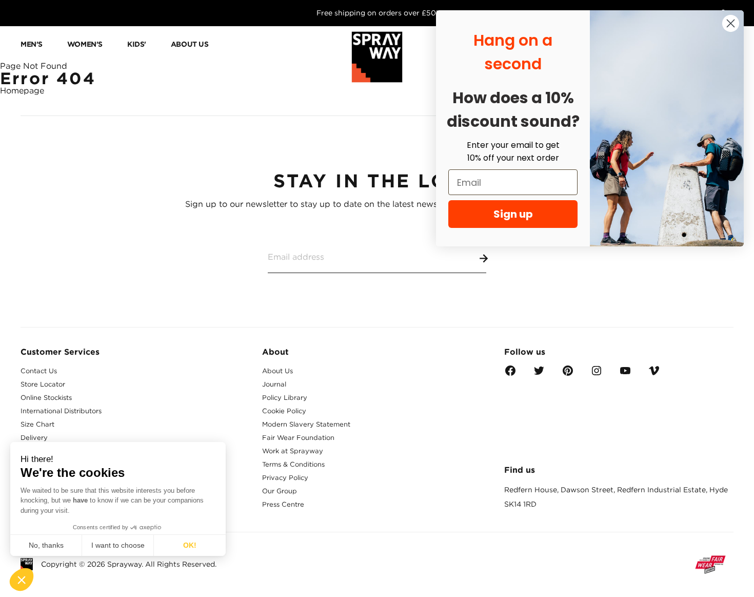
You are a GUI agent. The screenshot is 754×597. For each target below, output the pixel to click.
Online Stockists (46, 397)
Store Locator (43, 384)
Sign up (513, 214)
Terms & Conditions (293, 464)
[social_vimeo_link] (654, 374)
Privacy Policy (285, 478)
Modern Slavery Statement (306, 424)
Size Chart (37, 424)
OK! (189, 545)
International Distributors (61, 411)
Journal (274, 384)
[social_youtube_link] (625, 374)
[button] (21, 579)
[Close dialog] (731, 23)
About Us (277, 371)
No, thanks (46, 545)
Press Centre (283, 504)
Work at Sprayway (292, 451)
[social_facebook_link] (510, 374)
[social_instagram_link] (596, 374)
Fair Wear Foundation (298, 437)
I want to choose (118, 545)
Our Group (279, 491)
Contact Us (39, 371)
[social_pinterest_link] (568, 374)
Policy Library (284, 397)
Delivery (34, 437)
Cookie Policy (284, 411)
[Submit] (481, 256)
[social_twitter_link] (539, 374)
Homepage (22, 90)
